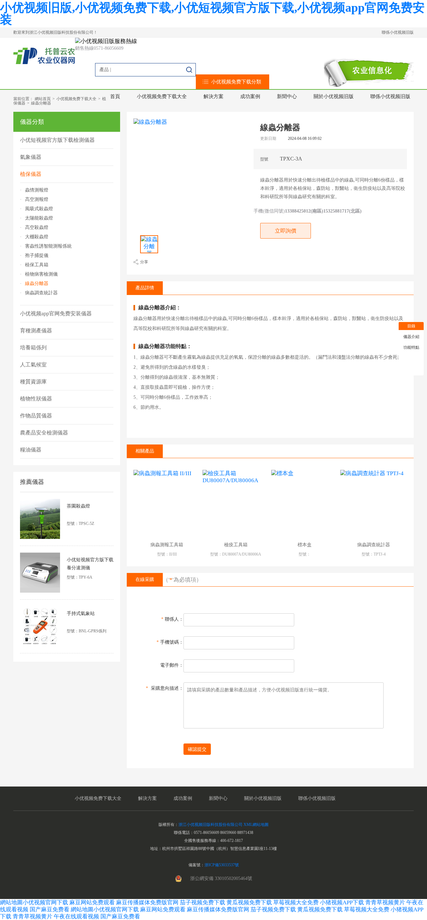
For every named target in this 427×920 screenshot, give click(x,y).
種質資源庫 (33, 381)
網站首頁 (43, 98)
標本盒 (305, 544)
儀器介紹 (411, 336)
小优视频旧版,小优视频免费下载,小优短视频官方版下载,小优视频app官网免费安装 (212, 13)
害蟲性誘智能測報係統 (48, 246)
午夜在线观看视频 (76, 916)
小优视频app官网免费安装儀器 (56, 313)
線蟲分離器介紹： (159, 307)
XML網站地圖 (256, 824)
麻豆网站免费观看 (92, 902)
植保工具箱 (36, 265)
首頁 (115, 96)
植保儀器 (30, 174)
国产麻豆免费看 (50, 909)
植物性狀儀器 (36, 398)
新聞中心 (287, 96)
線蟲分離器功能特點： (165, 346)
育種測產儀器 (36, 330)
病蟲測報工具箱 (166, 544)
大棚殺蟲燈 (36, 237)
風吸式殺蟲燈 (39, 209)
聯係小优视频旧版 (398, 32)
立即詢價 (285, 231)
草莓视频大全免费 (296, 902)
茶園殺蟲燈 (78, 506)
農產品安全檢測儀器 (44, 432)
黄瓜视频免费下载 (249, 902)
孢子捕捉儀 (36, 255)
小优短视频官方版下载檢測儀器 (57, 140)
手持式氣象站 (81, 613)
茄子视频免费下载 (202, 902)
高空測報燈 (36, 199)
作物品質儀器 (36, 415)
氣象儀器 (30, 157)
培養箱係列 (33, 347)
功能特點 (411, 347)
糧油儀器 (30, 449)
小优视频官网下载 (45, 902)
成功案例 (250, 96)
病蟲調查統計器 (41, 293)
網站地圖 (11, 902)
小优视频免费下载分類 (236, 81)
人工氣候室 (33, 364)
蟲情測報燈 (36, 190)
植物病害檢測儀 (41, 274)
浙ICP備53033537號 (221, 865)
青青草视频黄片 (385, 902)
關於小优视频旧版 (334, 96)
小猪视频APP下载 (342, 902)
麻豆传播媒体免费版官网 (147, 902)
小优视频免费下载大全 (162, 96)
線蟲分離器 (41, 103)
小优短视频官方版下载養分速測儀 (90, 563)
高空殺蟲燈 (36, 227)
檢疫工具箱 (236, 544)
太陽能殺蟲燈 (39, 218)
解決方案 (213, 96)
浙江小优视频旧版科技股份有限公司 (210, 824)
